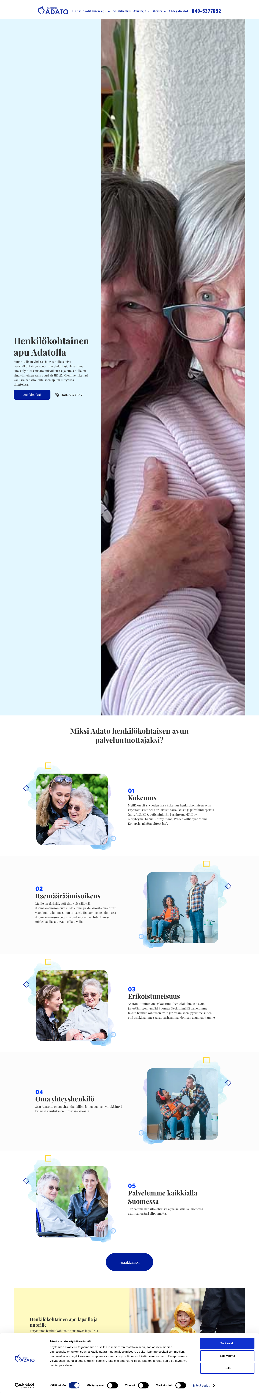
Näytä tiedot (201, 1385)
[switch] (112, 1385)
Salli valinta (227, 1355)
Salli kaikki (227, 1343)
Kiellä (227, 1368)
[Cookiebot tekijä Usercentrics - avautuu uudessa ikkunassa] (24, 1385)
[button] (91, 11)
